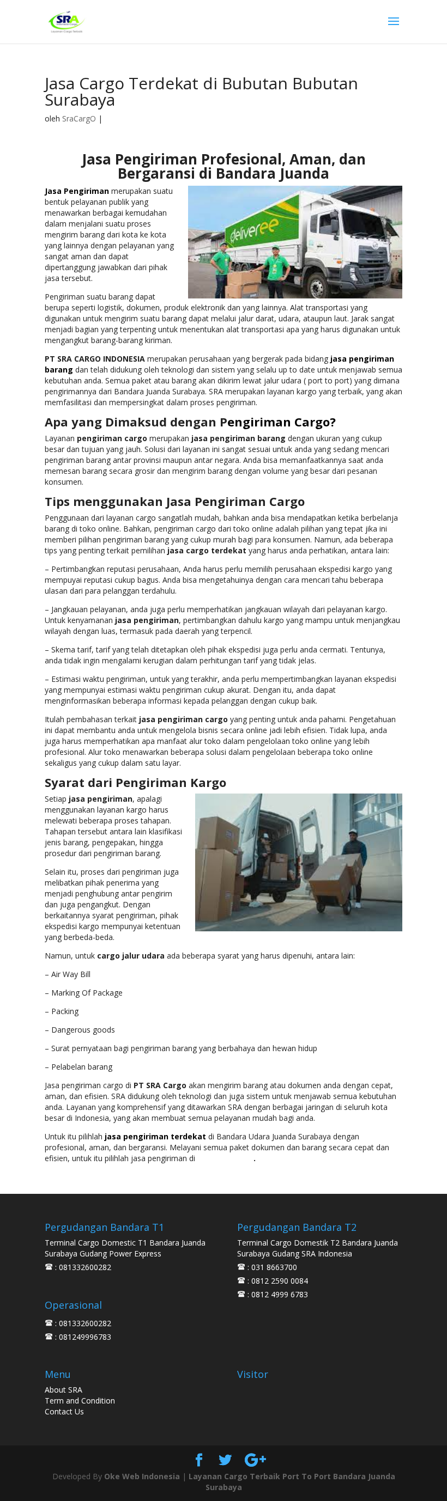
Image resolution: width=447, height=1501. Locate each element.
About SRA (63, 1389)
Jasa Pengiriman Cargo (235, 501)
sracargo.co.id (225, 1158)
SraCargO (79, 118)
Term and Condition (80, 1400)
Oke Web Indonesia (142, 1476)
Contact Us (64, 1411)
